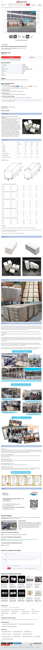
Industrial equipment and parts (16, 609)
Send (9, 568)
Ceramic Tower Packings (19, 539)
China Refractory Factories (6, 631)
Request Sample (17, 59)
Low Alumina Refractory (16, 636)
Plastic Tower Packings (28, 539)
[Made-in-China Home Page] (21, 2)
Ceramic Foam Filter (8, 540)
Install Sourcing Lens (6, 644)
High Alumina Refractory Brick (27, 636)
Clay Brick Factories (27, 631)
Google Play (10, 643)
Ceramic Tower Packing (25, 611)
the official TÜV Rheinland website (31, 517)
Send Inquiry (11, 57)
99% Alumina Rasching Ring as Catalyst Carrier (12, 585)
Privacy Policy (38, 647)
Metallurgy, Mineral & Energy (8, 7)
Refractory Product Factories (17, 631)
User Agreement (27, 647)
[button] (1, 1)
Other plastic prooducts (5, 611)
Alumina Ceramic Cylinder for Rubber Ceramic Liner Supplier (4, 585)
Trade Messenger (17, 643)
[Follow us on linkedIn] (30, 644)
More (2, 640)
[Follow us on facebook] (34, 643)
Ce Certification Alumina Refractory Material (9, 626)
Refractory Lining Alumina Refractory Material (9, 624)
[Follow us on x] (35, 643)
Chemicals (23, 609)
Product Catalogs (16, 607)
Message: (5, 559)
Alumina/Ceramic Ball (4, 613)
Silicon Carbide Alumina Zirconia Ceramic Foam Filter (38, 599)
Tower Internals (14, 540)
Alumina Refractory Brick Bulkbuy (7, 638)
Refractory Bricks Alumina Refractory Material (26, 624)
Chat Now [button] (32, 57)
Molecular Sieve (20, 540)
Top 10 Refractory (37, 636)
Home (2, 7)
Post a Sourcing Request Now (30, 568)
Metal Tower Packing (35, 611)
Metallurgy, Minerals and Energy (6, 609)
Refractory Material (17, 7)
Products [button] (10, 4)
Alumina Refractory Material (26, 7)
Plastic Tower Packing (14, 611)
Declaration (32, 647)
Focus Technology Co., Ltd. (14, 647)
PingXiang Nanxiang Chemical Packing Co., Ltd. (11, 48)
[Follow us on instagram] (37, 643)
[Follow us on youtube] (39, 643)
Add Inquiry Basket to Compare (21, 40)
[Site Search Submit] (28, 5)
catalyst (33, 609)
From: (6, 554)
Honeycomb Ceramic (10, 539)
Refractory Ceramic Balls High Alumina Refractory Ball (29, 599)
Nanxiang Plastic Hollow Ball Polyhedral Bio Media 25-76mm (13, 599)
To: (6, 556)
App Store (4, 643)
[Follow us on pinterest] (40, 643)
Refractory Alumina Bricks (6, 636)
